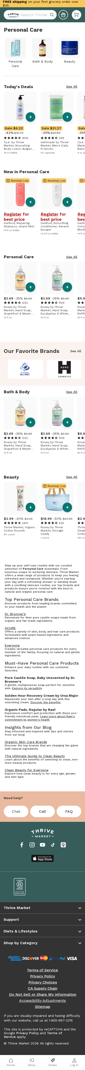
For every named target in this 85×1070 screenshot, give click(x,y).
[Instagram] (32, 845)
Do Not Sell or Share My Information (42, 994)
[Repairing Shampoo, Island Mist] (20, 192)
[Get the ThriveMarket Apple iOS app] (42, 858)
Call (42, 811)
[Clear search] (52, 14)
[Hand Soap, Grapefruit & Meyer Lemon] (20, 278)
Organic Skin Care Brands (26, 742)
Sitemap (42, 1007)
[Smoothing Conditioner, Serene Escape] (57, 192)
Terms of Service (42, 970)
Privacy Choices (42, 982)
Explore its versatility (27, 688)
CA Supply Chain (42, 988)
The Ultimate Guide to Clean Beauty (35, 756)
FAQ (69, 811)
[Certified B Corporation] (24, 886)
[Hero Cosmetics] (65, 369)
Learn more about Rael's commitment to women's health (40, 718)
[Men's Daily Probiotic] (57, 107)
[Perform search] (12, 14)
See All (71, 86)
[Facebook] (22, 845)
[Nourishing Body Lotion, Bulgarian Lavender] (20, 107)
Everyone (12, 645)
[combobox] (30, 14)
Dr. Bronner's (15, 614)
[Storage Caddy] (57, 498)
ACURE (10, 628)
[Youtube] (42, 845)
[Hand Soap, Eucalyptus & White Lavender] (57, 278)
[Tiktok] (53, 845)
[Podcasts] (63, 845)
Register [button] (12, 214)
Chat (16, 811)
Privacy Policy (42, 976)
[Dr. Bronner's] (26, 369)
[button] (76, 14)
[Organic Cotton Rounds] (20, 498)
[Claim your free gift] (63, 14)
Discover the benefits (45, 702)
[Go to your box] (76, 14)
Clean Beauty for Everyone (26, 770)
